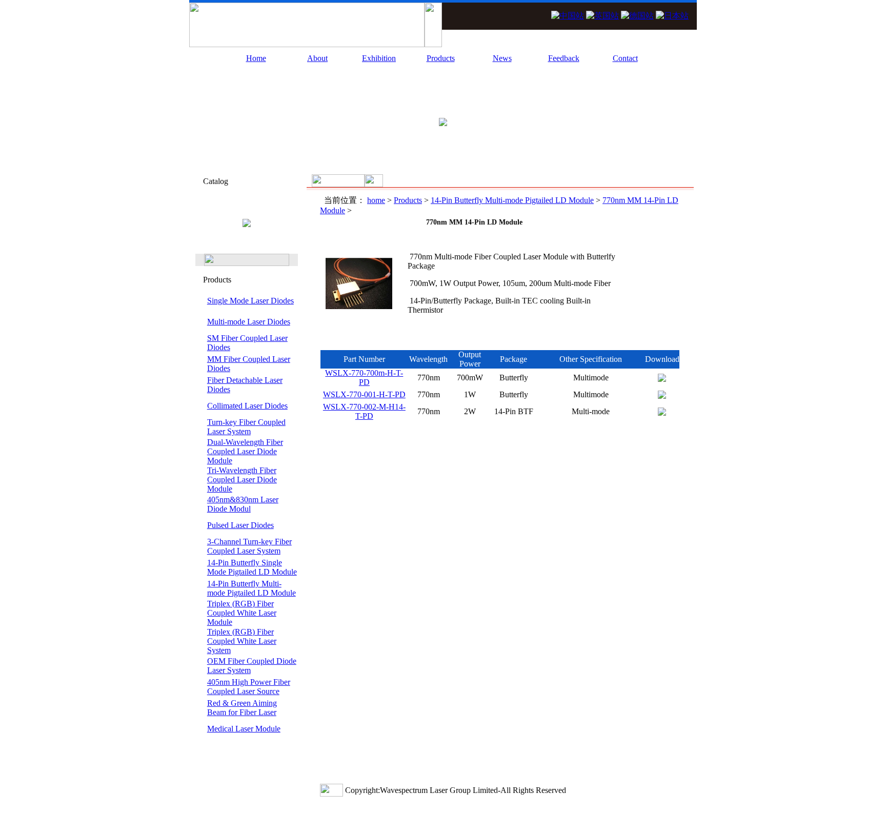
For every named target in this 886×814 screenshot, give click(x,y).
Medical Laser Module (243, 728)
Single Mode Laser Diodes (250, 300)
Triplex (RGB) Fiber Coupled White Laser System (241, 641)
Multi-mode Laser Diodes (248, 321)
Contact (625, 58)
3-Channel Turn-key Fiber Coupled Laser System (249, 546)
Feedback (563, 58)
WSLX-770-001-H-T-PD (364, 394)
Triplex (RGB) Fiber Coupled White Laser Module (241, 612)
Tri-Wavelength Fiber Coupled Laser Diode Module (242, 479)
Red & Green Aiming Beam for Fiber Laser (242, 708)
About (317, 58)
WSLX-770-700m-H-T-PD (364, 377)
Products (441, 58)
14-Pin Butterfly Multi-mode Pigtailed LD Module (251, 588)
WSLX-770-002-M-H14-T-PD (364, 411)
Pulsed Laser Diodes (240, 525)
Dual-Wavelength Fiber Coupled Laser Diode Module (245, 451)
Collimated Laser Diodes (247, 405)
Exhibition (379, 58)
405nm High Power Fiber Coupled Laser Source (248, 687)
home (376, 200)
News (502, 58)
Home (256, 58)
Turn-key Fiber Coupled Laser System (246, 427)
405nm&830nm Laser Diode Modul (242, 504)
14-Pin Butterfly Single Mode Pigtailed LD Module (252, 567)
